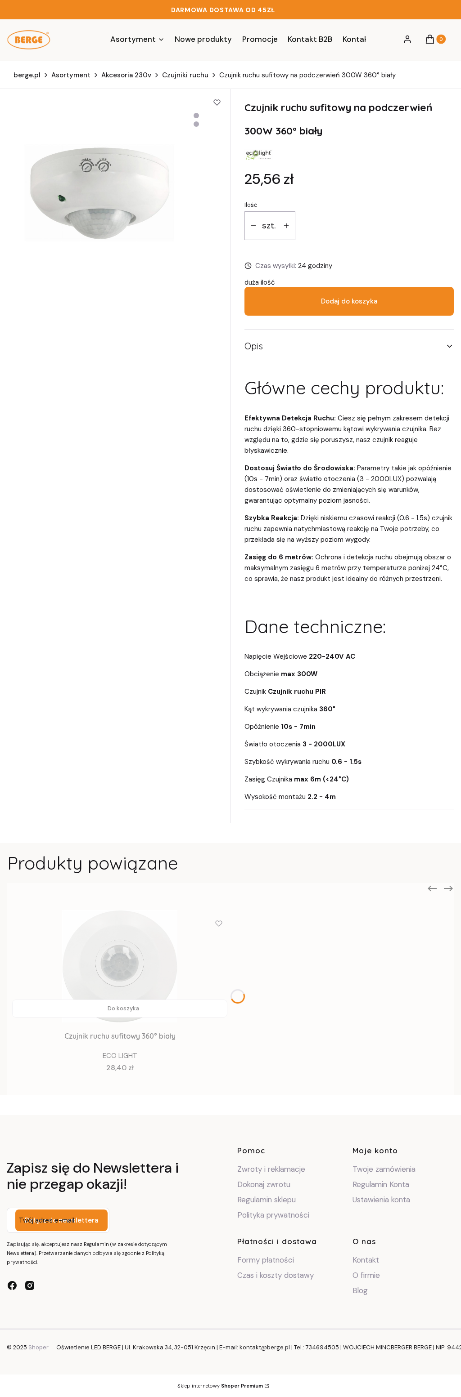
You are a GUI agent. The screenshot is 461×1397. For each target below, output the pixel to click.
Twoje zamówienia (384, 1169)
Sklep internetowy (220, 1386)
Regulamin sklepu (266, 1200)
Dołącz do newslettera (61, 1220)
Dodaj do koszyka (349, 301)
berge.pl (27, 75)
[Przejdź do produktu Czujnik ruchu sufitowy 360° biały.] (119, 966)
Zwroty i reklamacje (271, 1169)
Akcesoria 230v (126, 75)
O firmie (366, 1275)
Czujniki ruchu (185, 75)
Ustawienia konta (381, 1200)
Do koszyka (123, 1008)
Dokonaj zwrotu (265, 1184)
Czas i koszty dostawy (275, 1275)
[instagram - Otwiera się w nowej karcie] (29, 1285)
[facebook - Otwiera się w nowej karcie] (12, 1285)
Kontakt (366, 1260)
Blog (360, 1290)
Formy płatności (265, 1260)
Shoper (38, 1347)
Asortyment (70, 75)
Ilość (250, 205)
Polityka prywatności (273, 1215)
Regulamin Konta (381, 1184)
